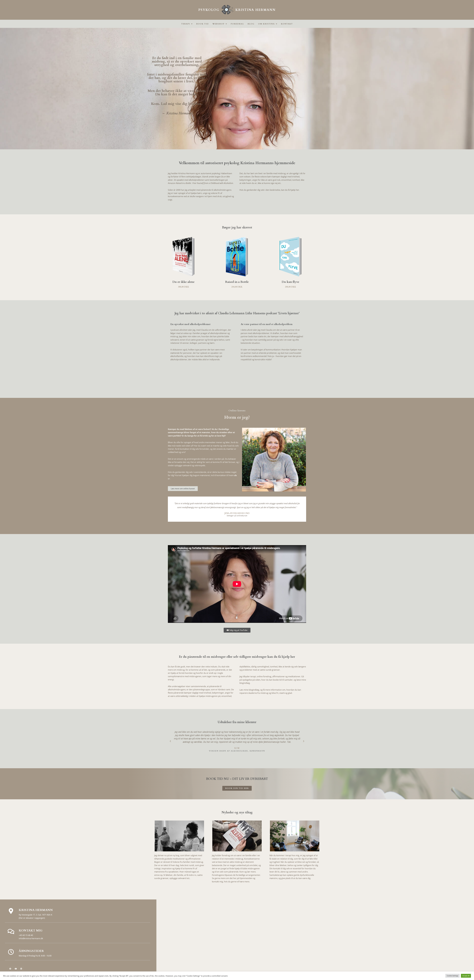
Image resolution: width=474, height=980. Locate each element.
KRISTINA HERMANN (255, 10)
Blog (251, 24)
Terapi (185, 24)
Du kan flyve (290, 282)
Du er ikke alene (183, 282)
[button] (170, 741)
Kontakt (287, 24)
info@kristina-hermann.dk (31, 938)
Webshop (218, 24)
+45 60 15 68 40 (26, 935)
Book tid (202, 24)
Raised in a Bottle (237, 282)
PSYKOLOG (208, 10)
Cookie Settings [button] (452, 976)
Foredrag (237, 24)
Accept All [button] (465, 976)
